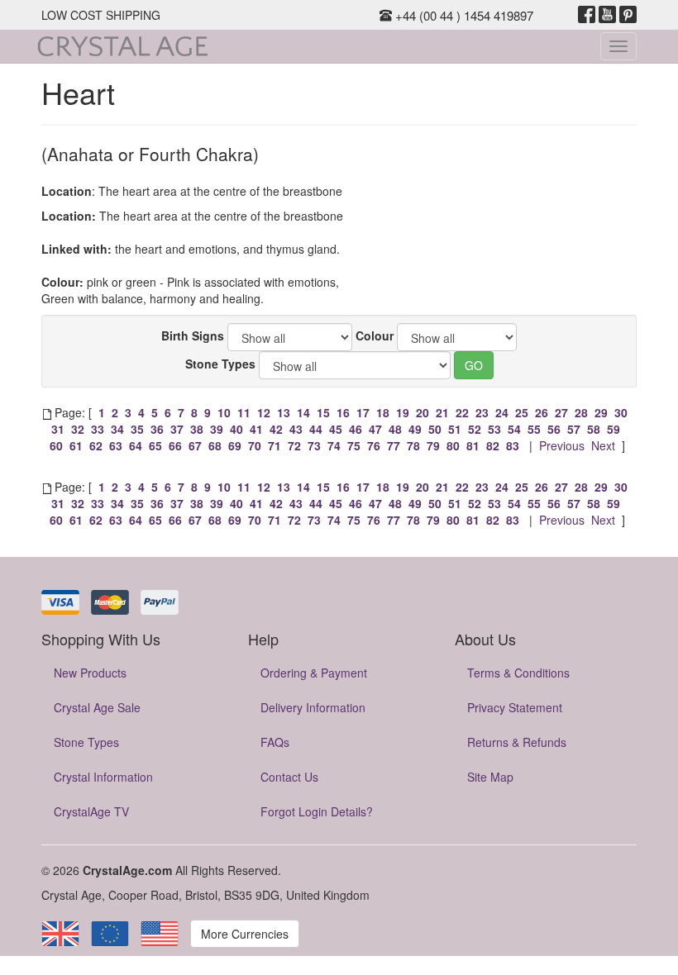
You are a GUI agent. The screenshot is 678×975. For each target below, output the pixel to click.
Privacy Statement (514, 707)
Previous (562, 445)
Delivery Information (312, 707)
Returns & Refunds (516, 742)
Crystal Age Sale (97, 707)
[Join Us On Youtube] (607, 14)
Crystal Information (103, 776)
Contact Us (289, 776)
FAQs (274, 742)
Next (603, 445)
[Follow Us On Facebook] (586, 14)
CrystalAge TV (91, 811)
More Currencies (245, 933)
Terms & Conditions (518, 672)
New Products (90, 672)
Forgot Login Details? (316, 811)
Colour (375, 335)
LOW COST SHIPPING (100, 15)
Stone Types (220, 363)
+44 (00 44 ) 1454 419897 (462, 15)
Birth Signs (192, 335)
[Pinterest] (628, 14)
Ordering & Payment (313, 672)
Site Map (490, 776)
